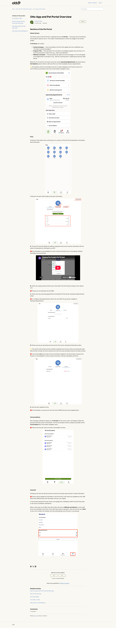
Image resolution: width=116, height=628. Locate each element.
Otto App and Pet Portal (39, 9)
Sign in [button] (100, 2)
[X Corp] (33, 566)
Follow (82, 21)
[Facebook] (31, 566)
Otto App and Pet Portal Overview (18, 27)
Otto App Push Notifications (20, 31)
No (62, 575)
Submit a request (92, 2)
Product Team (38, 21)
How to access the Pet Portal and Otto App (18, 22)
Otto (13, 9)
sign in (35, 615)
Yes (54, 575)
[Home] (16, 2)
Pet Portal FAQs (34, 597)
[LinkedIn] (35, 566)
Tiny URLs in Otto (17, 18)
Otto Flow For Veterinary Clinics (24, 9)
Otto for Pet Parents (35, 594)
